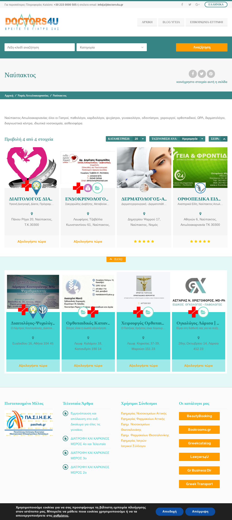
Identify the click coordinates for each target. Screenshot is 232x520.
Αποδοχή (169, 511)
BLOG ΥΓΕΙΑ (171, 22)
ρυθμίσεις (60, 516)
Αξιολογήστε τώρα (31, 241)
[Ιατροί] (27, 185)
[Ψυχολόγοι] (42, 312)
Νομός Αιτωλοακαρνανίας (33, 95)
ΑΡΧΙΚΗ (147, 22)
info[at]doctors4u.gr (110, 4)
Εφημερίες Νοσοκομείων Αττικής (144, 413)
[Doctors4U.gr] (32, 22)
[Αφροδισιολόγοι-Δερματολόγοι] (144, 188)
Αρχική (9, 95)
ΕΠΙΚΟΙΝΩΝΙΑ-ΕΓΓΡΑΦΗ (206, 22)
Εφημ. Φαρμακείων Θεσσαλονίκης (145, 435)
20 (136, 138)
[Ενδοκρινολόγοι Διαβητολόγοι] (97, 188)
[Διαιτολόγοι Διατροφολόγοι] (36, 188)
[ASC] (224, 139)
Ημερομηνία (189, 138)
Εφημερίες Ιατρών (133, 440)
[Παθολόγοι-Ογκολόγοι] (203, 312)
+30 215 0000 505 (65, 4)
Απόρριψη (200, 511)
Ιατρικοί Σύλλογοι (133, 446)
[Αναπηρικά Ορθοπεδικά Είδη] (200, 188)
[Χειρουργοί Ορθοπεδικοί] (83, 312)
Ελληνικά (216, 4)
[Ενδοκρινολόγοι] (87, 188)
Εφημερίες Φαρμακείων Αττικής (143, 419)
